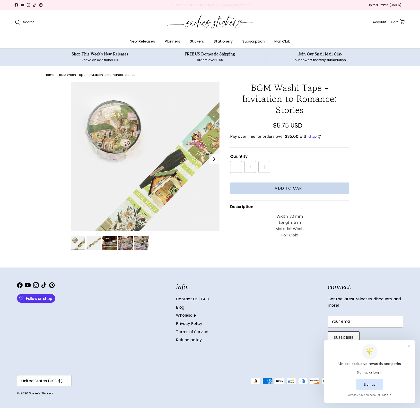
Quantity (239, 156)
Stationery (223, 41)
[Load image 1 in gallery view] (145, 156)
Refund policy (189, 340)
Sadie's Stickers (41, 393)
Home (49, 74)
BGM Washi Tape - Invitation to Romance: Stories (97, 74)
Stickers (197, 41)
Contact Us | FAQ (192, 299)
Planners (172, 41)
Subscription (253, 41)
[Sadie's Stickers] (210, 22)
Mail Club (282, 41)
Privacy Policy (189, 323)
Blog (180, 307)
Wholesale (186, 315)
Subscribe (343, 337)
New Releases (142, 41)
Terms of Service (192, 332)
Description (241, 206)
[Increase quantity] (264, 167)
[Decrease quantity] (236, 167)
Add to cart (290, 188)
